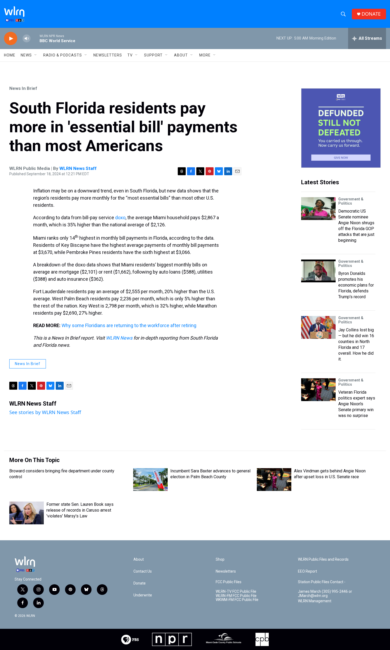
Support (153, 55)
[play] (10, 39)
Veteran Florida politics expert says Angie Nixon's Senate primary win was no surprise (356, 404)
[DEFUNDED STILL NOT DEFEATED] (340, 128)
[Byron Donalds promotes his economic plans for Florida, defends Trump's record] (318, 271)
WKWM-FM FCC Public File (237, 600)
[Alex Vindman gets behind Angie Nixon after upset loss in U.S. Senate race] (274, 479)
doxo (120, 217)
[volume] (26, 39)
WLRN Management (314, 601)
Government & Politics (350, 201)
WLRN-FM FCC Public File (236, 596)
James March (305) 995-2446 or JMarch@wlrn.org (325, 594)
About (181, 55)
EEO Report (307, 571)
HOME (9, 55)
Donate (139, 583)
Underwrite (142, 595)
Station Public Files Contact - (321, 582)
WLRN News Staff (78, 168)
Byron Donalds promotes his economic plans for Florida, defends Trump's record (356, 285)
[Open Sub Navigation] (36, 55)
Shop (220, 559)
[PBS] (130, 639)
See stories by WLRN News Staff (45, 412)
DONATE (371, 14)
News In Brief (23, 88)
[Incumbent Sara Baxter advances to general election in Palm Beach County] (150, 479)
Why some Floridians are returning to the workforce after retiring (129, 325)
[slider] (35, 38)
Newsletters (107, 55)
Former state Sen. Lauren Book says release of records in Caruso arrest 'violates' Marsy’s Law (80, 510)
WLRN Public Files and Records (323, 559)
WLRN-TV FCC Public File (236, 592)
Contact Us (142, 571)
